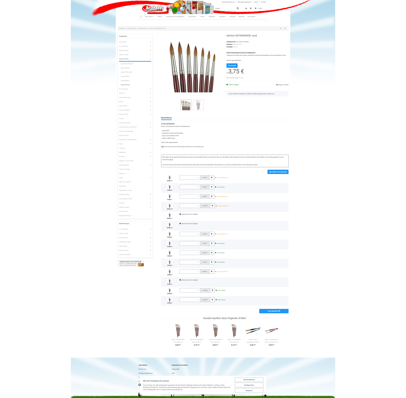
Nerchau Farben (124, 114)
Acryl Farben (122, 42)
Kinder (121, 144)
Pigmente (122, 173)
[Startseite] (141, 16)
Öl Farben (122, 156)
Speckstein (122, 186)
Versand (240, 78)
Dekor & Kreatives (124, 110)
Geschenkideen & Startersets (128, 127)
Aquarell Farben (124, 59)
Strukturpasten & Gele (125, 199)
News (256, 2)
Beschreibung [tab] (166, 118)
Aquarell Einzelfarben (127, 64)
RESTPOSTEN (123, 211)
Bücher (121, 101)
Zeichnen (122, 203)
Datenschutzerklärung (174, 389)
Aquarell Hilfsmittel (126, 72)
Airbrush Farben (123, 50)
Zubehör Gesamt (124, 207)
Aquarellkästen (125, 68)
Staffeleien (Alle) (124, 194)
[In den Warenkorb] (211, 177)
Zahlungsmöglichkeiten (244, 2)
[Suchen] (237, 8)
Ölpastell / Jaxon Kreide (126, 161)
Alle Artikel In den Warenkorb (278, 172)
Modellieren (122, 152)
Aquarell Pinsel (237, 44)
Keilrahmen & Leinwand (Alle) (128, 139)
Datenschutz (175, 369)
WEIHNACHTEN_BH (125, 215)
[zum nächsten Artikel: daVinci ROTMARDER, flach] (285, 28)
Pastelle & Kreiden (124, 169)
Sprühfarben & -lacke (125, 190)
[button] (246, 8)
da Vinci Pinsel (123, 89)
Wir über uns (142, 369)
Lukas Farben (123, 106)
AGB (173, 373)
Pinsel (121, 177)
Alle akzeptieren (249, 379)
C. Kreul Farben (123, 46)
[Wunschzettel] (250, 8)
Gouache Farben (124, 135)
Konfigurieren (249, 385)
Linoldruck (122, 148)
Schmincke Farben (124, 123)
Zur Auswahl (232, 65)
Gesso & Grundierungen (126, 131)
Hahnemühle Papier (125, 97)
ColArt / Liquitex (123, 54)
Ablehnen (249, 390)
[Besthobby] (153, 8)
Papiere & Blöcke (124, 165)
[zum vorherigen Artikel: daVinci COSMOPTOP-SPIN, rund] (281, 28)
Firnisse (121, 118)
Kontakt (263, 2)
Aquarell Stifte (125, 76)
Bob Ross (122, 93)
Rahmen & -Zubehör (125, 182)
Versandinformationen (228, 2)
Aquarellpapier (125, 80)
